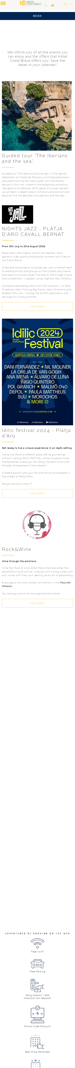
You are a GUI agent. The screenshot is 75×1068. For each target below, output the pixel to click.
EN (65, 4)
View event (37, 306)
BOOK (37, 15)
